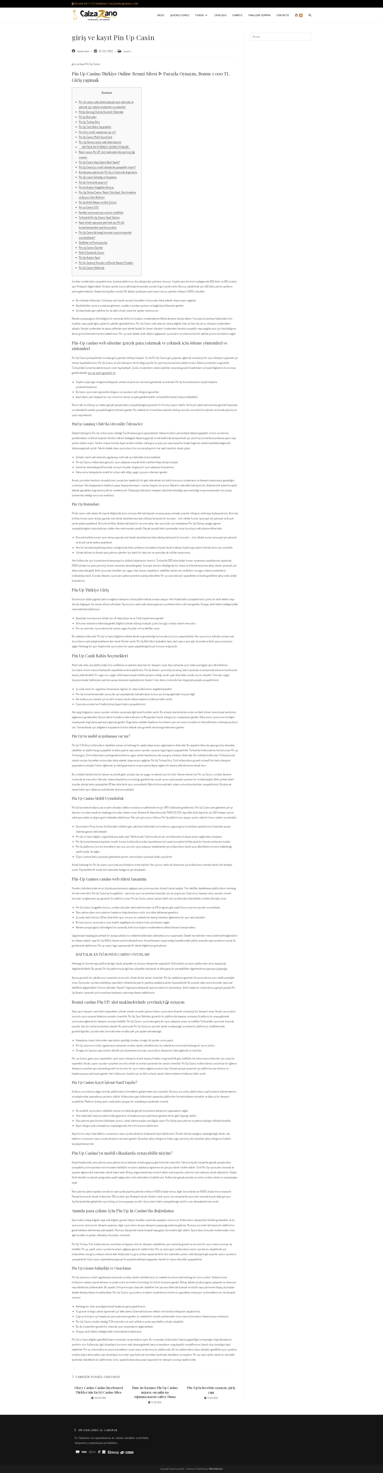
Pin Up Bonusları (88, 116)
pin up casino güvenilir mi (101, 372)
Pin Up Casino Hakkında (91, 267)
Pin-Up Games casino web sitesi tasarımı (100, 142)
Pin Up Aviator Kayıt (89, 257)
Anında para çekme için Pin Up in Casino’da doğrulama (108, 172)
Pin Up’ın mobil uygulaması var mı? (97, 132)
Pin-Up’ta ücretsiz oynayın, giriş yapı (211, 1390)
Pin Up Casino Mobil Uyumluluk (95, 137)
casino (127, 51)
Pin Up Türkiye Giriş (89, 121)
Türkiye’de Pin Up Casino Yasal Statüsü (99, 217)
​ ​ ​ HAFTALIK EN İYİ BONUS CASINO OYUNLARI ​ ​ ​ (105, 147)
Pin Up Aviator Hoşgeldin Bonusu (96, 187)
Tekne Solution (216, 1468)
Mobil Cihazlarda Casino (91, 252)
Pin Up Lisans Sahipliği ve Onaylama (98, 177)
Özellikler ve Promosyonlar (93, 242)
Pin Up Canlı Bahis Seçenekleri (95, 126)
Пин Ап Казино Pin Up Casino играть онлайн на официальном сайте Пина (155, 1392)
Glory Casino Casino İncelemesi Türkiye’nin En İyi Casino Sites (98, 1390)
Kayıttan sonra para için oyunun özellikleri (101, 212)
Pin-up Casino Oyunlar (91, 247)
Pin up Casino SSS (89, 207)
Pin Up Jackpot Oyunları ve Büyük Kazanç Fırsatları (106, 262)
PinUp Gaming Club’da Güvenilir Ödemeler (101, 112)
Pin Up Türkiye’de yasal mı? (93, 182)
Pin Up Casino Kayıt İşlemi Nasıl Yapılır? (99, 162)
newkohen (83, 51)
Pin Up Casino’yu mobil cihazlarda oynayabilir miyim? (107, 167)
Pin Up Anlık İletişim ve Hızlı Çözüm (98, 202)
